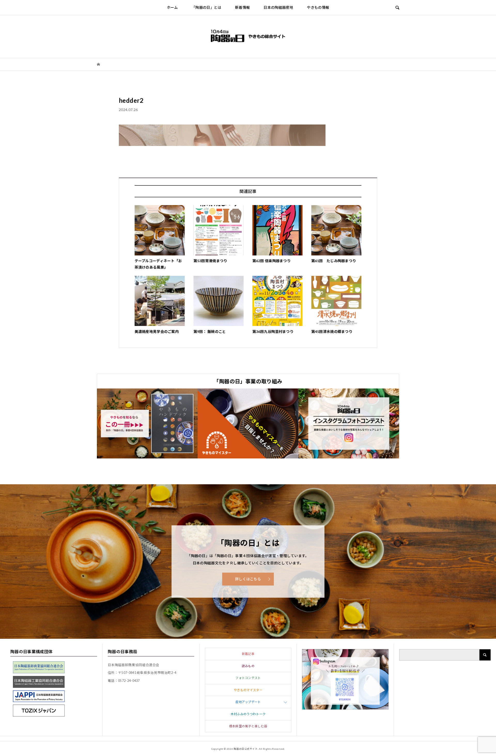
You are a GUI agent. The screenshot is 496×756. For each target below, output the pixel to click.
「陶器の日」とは (206, 7)
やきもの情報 (318, 7)
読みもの (248, 666)
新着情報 (242, 7)
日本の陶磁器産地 (278, 7)
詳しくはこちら (248, 579)
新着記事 (248, 654)
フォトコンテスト (248, 678)
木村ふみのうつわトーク (248, 714)
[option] (147, 423)
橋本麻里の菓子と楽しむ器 (248, 726)
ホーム (172, 7)
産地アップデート (248, 702)
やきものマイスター (248, 690)
